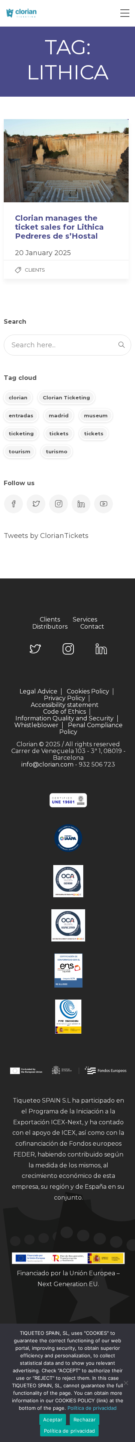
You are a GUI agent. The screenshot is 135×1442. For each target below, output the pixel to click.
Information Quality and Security (64, 718)
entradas (21, 415)
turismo (57, 451)
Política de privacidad (92, 1408)
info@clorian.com (47, 764)
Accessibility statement (65, 705)
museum (96, 415)
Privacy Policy (64, 698)
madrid (59, 415)
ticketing (21, 433)
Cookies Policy (88, 691)
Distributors (50, 626)
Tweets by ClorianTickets (46, 536)
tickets (59, 433)
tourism (19, 451)
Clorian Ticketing (66, 397)
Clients (35, 270)
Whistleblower (36, 725)
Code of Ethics (64, 711)
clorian (18, 397)
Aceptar (52, 1420)
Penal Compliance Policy (91, 728)
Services (85, 619)
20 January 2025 (43, 253)
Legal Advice (38, 691)
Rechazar (85, 1420)
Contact (92, 626)
